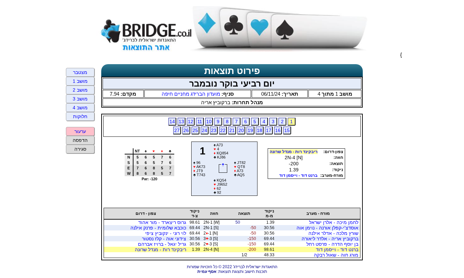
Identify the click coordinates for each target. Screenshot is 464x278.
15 (287, 130)
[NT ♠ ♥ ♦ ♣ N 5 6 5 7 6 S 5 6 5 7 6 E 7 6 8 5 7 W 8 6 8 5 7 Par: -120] (147, 193)
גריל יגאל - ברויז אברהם (162, 244)
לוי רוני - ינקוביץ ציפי (165, 233)
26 (186, 130)
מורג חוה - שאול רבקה (336, 255)
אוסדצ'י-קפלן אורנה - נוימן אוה (327, 227)
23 (213, 130)
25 (195, 130)
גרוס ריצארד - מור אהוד (162, 222)
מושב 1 (80, 81)
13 (181, 121)
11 (199, 121)
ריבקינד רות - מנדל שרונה (294, 151)
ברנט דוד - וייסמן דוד (298, 175)
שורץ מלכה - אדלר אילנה (333, 233)
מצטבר (80, 72)
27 (177, 130)
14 (172, 121)
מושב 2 (80, 90)
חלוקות (80, 116)
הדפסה (80, 140)
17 (268, 130)
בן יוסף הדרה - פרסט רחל (332, 244)
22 (223, 130)
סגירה (80, 149)
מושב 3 (80, 98)
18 (259, 130)
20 (241, 130)
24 (204, 130)
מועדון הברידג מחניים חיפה (191, 94)
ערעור (80, 131)
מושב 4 (80, 107)
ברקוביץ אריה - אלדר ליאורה (330, 238)
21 (232, 130)
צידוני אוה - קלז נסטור (164, 238)
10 (209, 121)
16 (278, 130)
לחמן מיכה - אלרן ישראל (333, 222)
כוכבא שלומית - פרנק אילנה (158, 227)
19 (250, 130)
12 (190, 121)
